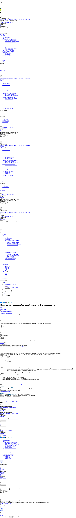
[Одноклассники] (2, 302)
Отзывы (3, 60)
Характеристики (5, 348)
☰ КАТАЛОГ (2, 35)
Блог (3, 61)
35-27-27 (29, 345)
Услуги (3, 65)
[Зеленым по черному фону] (0, 10)
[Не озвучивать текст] (0, 17)
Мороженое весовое (6, 37)
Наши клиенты (5, 68)
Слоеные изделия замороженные (10, 42)
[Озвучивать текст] (1, 16)
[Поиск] (1, 75)
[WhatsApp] (8, 302)
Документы (4, 59)
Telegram (20, 382)
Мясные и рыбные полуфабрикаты (11, 48)
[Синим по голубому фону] (0, 8)
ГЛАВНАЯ (2, 34)
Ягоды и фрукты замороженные (8, 50)
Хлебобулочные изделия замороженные (9, 39)
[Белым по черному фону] (0, 7)
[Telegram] (2, 73)
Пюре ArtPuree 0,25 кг (8, 53)
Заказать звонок (3, 23)
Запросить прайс (3, 33)
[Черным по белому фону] (0, 6)
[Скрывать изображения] (0, 14)
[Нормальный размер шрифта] (1, 2)
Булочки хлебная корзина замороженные (12, 41)
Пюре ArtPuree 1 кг (8, 54)
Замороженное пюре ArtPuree (7, 52)
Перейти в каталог (3, 515)
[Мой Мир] (4, 302)
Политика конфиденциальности (6, 503)
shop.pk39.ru (23, 346)
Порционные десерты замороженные (11, 46)
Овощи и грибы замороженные (8, 51)
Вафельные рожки (5, 38)
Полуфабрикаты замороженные (8, 47)
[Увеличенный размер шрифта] (1, 4)
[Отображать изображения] (1, 12)
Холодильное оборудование (7, 55)
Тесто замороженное (8, 447)
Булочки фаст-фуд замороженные (10, 40)
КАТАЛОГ (2, 470)
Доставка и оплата (5, 66)
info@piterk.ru (2, 25)
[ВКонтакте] (2, 72)
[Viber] (6, 302)
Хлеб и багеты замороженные (10, 446)
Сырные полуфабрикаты (9, 49)
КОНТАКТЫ (2, 70)
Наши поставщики (5, 67)
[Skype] (9, 302)
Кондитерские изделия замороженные (9, 44)
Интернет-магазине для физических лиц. (28, 384)
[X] (5, 302)
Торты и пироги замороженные (10, 45)
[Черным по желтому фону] (0, 9)
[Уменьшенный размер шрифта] (0, 1)
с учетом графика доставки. (6, 391)
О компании (4, 58)
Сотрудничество (5, 119)
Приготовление (5, 349)
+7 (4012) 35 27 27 (5, 21)
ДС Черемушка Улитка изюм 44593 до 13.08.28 (9, 401)
